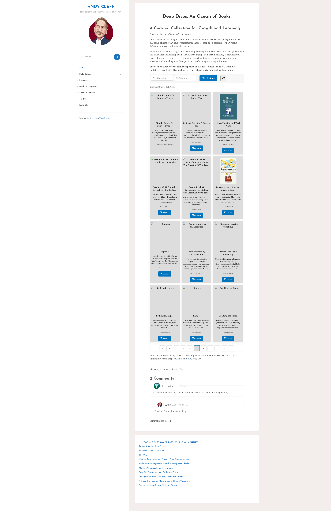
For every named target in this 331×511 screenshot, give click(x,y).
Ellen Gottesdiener (196, 273)
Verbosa (93, 118)
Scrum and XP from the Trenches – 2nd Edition (165, 188)
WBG (189, 358)
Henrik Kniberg (165, 206)
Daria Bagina (228, 206)
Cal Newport (196, 142)
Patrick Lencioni (228, 144)
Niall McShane (228, 273)
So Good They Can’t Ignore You (196, 124)
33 (224, 348)
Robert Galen (196, 209)
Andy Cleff (101, 7)
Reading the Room (228, 315)
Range (196, 315)
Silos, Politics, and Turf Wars (228, 124)
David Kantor (228, 332)
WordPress (104, 118)
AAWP (179, 358)
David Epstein (196, 332)
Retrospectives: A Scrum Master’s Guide (228, 188)
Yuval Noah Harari (165, 268)
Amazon (197, 148)
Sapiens (165, 251)
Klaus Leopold (165, 332)
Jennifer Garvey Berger (165, 144)
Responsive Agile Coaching (228, 253)
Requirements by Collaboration (196, 253)
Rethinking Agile (165, 315)
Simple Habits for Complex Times (165, 124)
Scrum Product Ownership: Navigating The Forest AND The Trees (196, 190)
